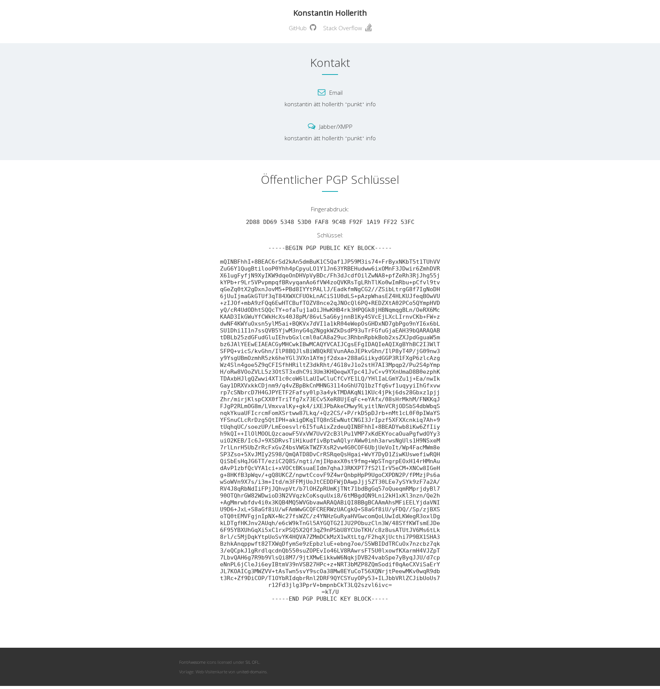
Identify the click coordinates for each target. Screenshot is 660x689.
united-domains (251, 671)
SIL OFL (252, 662)
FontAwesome (192, 662)
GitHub (299, 28)
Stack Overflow (344, 28)
